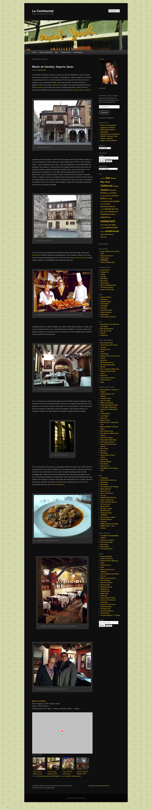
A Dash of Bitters (105, 297)
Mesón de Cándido (39, 701)
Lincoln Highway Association (109, 574)
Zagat (102, 382)
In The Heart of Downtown (108, 407)
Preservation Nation (106, 438)
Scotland (102, 227)
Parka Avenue (104, 283)
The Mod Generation (106, 287)
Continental (112, 190)
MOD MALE (104, 278)
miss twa (103, 576)
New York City (104, 212)
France (109, 193)
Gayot (102, 567)
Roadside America (106, 587)
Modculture (104, 281)
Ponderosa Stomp (106, 513)
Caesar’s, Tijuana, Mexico (108, 140)
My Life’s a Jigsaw (106, 508)
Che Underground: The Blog (109, 487)
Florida (103, 193)
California (106, 185)
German (107, 196)
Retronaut (103, 451)
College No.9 (104, 272)
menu (34, 477)
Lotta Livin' (104, 418)
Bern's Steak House (106, 343)
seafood (109, 227)
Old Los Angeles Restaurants (109, 369)
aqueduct (41, 87)
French (114, 193)
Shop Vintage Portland (107, 598)
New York (115, 209)
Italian (103, 198)
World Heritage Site (75, 90)
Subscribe (104, 112)
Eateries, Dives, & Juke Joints (109, 356)
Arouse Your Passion (107, 540)
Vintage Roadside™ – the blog (110, 615)
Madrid (108, 204)
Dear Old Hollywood (106, 329)
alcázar (86, 80)
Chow (102, 351)
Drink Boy (103, 308)
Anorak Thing (104, 270)
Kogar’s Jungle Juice (107, 500)
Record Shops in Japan (107, 517)
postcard (104, 217)
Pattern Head (105, 786)
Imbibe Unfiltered (105, 312)
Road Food (103, 375)
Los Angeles (114, 201)
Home (34, 52)
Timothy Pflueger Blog (107, 262)
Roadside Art (104, 589)
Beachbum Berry (105, 301)
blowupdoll (104, 484)
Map (56, 52)
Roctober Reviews (106, 519)
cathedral (55, 85)
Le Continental (43, 11)
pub (110, 217)
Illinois (116, 196)
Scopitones (104, 335)
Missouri (112, 206)
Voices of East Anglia (107, 289)
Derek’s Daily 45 (105, 489)
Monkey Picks (104, 506)
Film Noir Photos (105, 331)
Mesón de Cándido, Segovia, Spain (53, 66)
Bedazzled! (103, 482)
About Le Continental (45, 52)
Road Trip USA (105, 585)
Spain (52, 776)
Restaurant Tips (66, 52)
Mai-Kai (102, 367)
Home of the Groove (106, 493)
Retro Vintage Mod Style (108, 285)
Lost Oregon (104, 416)
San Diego (112, 225)
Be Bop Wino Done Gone (108, 480)
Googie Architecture (106, 256)
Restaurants (41, 776)
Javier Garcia (104, 258)
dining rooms (36, 255)
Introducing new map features (110, 134)
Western (111, 234)
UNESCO (87, 90)
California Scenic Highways (109, 561)
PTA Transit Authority (107, 442)
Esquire (102, 274)
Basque (113, 178)
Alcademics (104, 299)
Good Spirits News (106, 310)
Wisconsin (103, 237)
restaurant (68, 776)
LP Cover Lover (105, 504)
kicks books (104, 544)
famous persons (80, 257)
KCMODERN (104, 260)
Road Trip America (106, 582)
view (106, 234)
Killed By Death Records (108, 497)
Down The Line (105, 491)
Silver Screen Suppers (107, 378)
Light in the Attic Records (108, 502)
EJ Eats (102, 358)
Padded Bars (104, 314)
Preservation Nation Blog (108, 440)
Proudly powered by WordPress (76, 798)
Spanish (57, 776)
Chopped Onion (105, 349)
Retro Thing (104, 448)
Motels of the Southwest (108, 578)
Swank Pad (104, 459)
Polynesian (104, 214)
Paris (116, 212)
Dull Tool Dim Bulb (106, 542)
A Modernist (104, 478)
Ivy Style (103, 276)
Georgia (102, 196)
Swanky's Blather (105, 462)
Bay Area (105, 181)
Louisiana (103, 204)
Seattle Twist (104, 593)
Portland (112, 214)
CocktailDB (103, 306)
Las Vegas (109, 198)
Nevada (108, 209)
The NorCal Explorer (106, 611)
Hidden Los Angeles (106, 403)
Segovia (48, 776)
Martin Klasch (104, 546)
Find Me (109, 161)
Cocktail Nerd (104, 304)
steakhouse (112, 231)
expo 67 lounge (105, 400)
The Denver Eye (105, 609)
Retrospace (104, 453)
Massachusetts (105, 206)
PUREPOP (103, 515)
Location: (101, 155)
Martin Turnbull (105, 420)
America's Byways (106, 556)
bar (108, 178)
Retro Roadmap (105, 580)
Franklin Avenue (105, 565)
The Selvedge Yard (106, 549)
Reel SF (102, 333)
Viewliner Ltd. (104, 466)
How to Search (78, 52)
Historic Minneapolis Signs (109, 405)
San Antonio (104, 225)
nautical (102, 209)
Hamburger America (106, 362)
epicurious (103, 360)
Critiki (102, 563)
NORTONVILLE (105, 511)
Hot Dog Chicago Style (107, 365)
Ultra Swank (104, 464)
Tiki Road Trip (104, 613)
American (102, 178)
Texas (102, 234)
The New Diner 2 (105, 380)
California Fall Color (106, 558)
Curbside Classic (105, 398)
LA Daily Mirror (105, 413)
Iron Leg (103, 495)
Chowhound (104, 354)
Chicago (116, 186)
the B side (103, 521)
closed (104, 189)
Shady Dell (103, 596)
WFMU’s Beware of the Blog (109, 524)
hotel (112, 196)
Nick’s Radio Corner (106, 431)
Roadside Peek (105, 591)
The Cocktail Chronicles (108, 317)
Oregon (111, 211)
